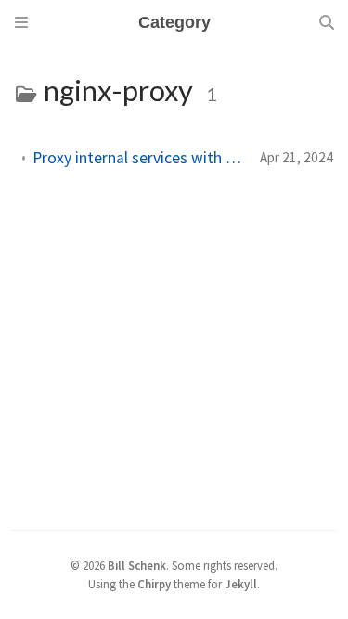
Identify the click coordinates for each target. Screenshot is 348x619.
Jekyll (241, 583)
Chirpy (154, 583)
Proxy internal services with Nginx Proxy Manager (138, 158)
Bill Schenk (137, 565)
